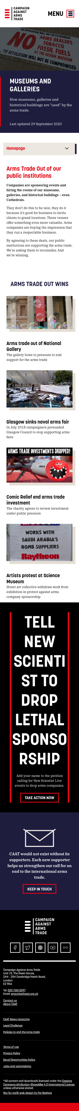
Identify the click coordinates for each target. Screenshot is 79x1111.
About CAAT (10, 1004)
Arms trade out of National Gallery (33, 346)
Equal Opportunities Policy (19, 1060)
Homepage (15, 148)
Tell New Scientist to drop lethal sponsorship (39, 690)
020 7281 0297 (17, 990)
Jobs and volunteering (17, 1066)
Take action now (39, 797)
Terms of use (11, 1047)
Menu (56, 13)
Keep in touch (39, 889)
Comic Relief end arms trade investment (35, 500)
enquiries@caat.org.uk (24, 994)
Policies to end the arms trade (21, 1032)
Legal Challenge (12, 1025)
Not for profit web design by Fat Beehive (27, 1093)
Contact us (10, 1000)
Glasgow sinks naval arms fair (38, 422)
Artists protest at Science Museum (33, 578)
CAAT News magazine (16, 1019)
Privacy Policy (11, 1053)
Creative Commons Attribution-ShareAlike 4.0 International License (39, 1082)
